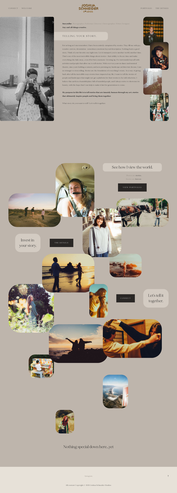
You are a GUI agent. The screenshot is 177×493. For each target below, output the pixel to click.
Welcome (27, 8)
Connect (13, 8)
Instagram (88, 476)
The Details (162, 8)
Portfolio (146, 8)
